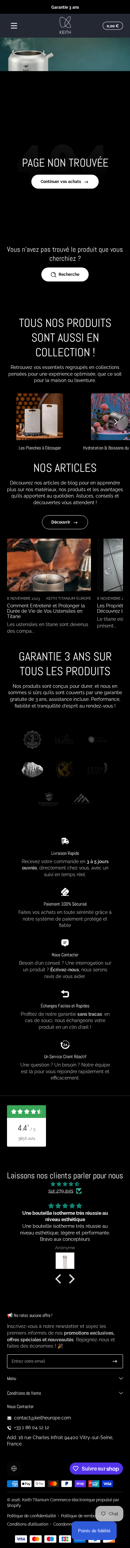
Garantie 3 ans (65, 6)
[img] (65, 1184)
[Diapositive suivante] (116, 422)
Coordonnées (65, 1524)
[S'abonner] (115, 1361)
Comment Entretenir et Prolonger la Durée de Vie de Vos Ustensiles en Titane (46, 611)
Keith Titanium (36, 1499)
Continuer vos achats (61, 181)
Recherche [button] (69, 274)
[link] (32, 740)
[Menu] (14, 26)
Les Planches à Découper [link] (40, 448)
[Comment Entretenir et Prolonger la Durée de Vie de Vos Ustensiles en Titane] (49, 565)
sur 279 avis (60, 1190)
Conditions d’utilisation (27, 1524)
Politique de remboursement (87, 1515)
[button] (111, 25)
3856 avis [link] (26, 1138)
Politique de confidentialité (31, 1515)
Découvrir (60, 522)
